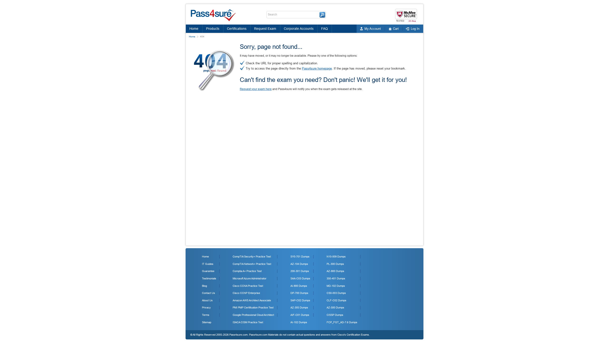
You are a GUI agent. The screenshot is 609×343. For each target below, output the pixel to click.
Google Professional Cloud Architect (253, 314)
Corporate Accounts (299, 28)
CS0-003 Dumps (336, 293)
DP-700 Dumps (299, 293)
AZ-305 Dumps (299, 307)
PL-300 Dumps (335, 263)
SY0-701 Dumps (299, 256)
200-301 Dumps (299, 271)
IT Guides (207, 263)
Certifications (236, 28)
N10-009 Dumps (336, 256)
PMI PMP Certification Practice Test (253, 307)
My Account (372, 28)
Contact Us (208, 293)
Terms (205, 314)
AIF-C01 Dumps (299, 314)
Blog (204, 285)
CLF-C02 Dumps (336, 300)
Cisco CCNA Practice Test (248, 285)
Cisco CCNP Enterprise (246, 293)
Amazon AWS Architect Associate (252, 300)
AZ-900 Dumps (335, 271)
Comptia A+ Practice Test (247, 271)
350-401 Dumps (336, 278)
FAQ (324, 28)
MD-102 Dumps (336, 285)
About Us (207, 300)
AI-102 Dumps (298, 322)
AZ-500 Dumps (335, 307)
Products (212, 28)
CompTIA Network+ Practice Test (252, 263)
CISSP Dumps (335, 314)
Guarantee (208, 271)
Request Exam (265, 28)
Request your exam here (256, 89)
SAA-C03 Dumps (300, 278)
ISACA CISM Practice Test (248, 322)
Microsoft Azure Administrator (249, 278)
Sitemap (206, 322)
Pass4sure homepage (317, 68)
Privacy (206, 307)
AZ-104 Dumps (299, 263)
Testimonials (209, 278)
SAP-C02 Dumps (300, 300)
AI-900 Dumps (298, 285)
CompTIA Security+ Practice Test (252, 256)
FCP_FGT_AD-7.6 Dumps (342, 322)
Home (193, 28)
